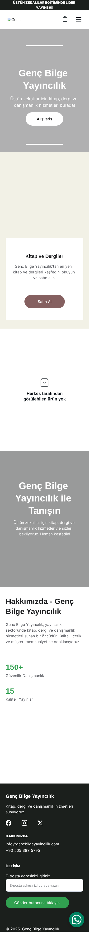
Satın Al (45, 301)
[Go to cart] (65, 19)
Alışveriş (44, 119)
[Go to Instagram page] (24, 823)
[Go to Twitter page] (40, 823)
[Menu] (78, 19)
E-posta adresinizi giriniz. (28, 876)
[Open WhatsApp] (76, 919)
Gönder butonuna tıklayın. (37, 902)
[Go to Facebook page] (8, 823)
